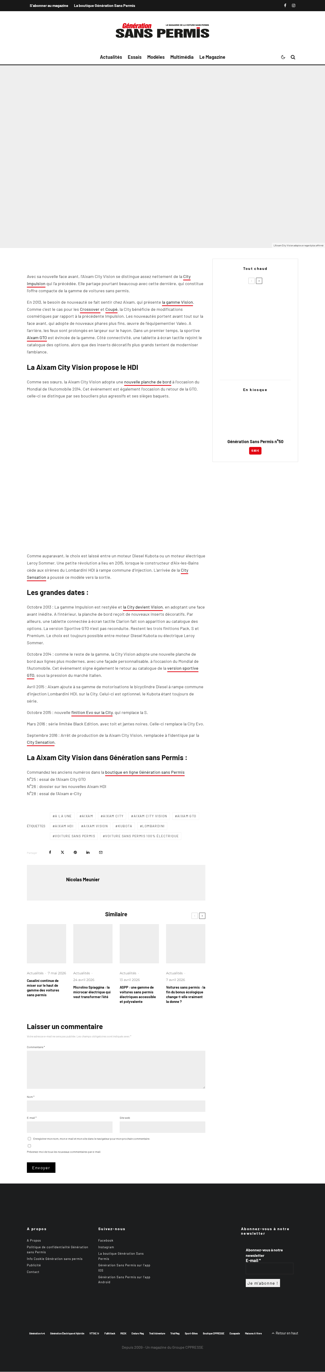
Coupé (111, 309)
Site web (125, 1117)
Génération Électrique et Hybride (67, 1333)
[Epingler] (75, 852)
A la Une (63, 816)
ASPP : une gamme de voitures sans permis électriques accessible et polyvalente (138, 994)
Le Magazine (212, 57)
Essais (135, 57)
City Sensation (40, 742)
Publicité (34, 1265)
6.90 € (255, 450)
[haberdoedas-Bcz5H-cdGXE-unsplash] (227, 319)
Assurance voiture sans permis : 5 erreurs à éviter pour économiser (265, 296)
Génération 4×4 (37, 1333)
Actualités (111, 57)
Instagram (106, 1247)
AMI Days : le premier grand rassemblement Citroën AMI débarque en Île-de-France (262, 342)
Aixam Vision (96, 826)
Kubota (125, 826)
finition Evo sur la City (92, 712)
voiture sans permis (75, 836)
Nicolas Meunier (40, 221)
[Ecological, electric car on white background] (185, 943)
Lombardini (153, 826)
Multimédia (182, 57)
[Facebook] (285, 5)
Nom (30, 1096)
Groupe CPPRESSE (187, 1347)
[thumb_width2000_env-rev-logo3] (93, 943)
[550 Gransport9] (46, 943)
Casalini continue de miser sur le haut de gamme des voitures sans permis (43, 987)
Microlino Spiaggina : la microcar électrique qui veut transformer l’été (92, 992)
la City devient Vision (143, 606)
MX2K (123, 1333)
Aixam (87, 816)
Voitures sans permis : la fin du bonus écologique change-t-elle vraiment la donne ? (185, 994)
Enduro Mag (138, 1333)
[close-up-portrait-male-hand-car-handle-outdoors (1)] (227, 296)
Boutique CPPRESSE (213, 1333)
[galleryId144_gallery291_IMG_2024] (139, 943)
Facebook (105, 1241)
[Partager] (50, 852)
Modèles (156, 57)
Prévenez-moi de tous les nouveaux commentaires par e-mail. (64, 1151)
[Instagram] (293, 5)
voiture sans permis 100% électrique (142, 836)
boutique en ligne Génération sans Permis (145, 772)
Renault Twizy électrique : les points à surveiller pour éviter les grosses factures (263, 319)
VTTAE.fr (94, 1333)
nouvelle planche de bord (147, 381)
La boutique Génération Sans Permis (104, 5)
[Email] (101, 852)
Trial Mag (175, 1333)
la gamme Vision (177, 302)
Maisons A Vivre (253, 1333)
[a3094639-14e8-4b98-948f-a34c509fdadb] (227, 342)
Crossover (90, 309)
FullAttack (109, 1333)
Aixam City (113, 816)
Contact (33, 1272)
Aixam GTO (37, 337)
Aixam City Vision (150, 816)
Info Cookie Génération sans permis (55, 1259)
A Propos (34, 1241)
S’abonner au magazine (49, 5)
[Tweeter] (62, 852)
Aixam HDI (64, 826)
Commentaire (36, 1047)
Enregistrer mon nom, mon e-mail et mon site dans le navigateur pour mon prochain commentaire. (91, 1138)
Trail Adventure (157, 1333)
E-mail (32, 1117)
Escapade (235, 1333)
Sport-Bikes (191, 1333)
